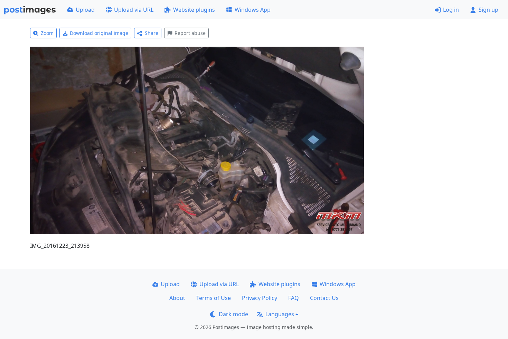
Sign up (488, 9)
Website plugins (194, 9)
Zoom (47, 33)
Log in (451, 9)
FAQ (293, 298)
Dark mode (233, 314)
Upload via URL (133, 9)
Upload (85, 9)
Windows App (253, 9)
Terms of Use (213, 298)
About (177, 298)
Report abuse (190, 33)
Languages (279, 314)
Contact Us (324, 298)
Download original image (99, 33)
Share (151, 33)
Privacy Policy (259, 298)
